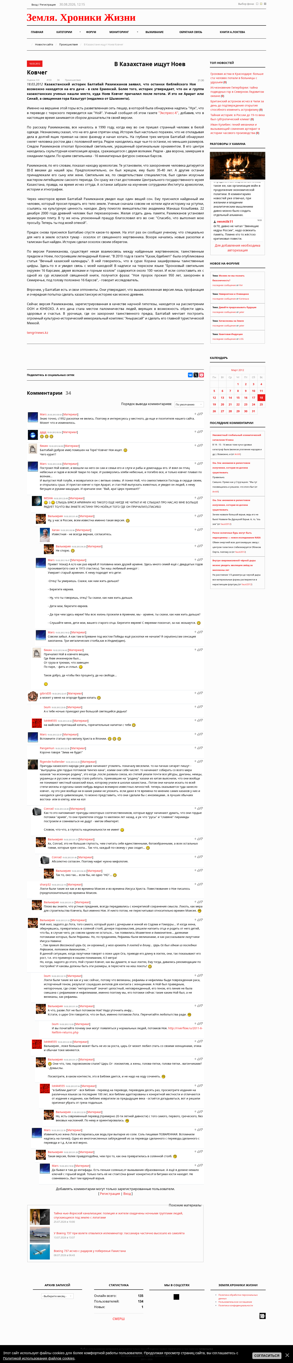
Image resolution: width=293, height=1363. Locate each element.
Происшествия (68, 44)
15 (238, 397)
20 (222, 404)
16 (245, 397)
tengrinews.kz (37, 332)
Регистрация (110, 1193)
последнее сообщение (224, 285)
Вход (127, 1193)
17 (253, 397)
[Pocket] (201, 375)
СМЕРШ (119, 1319)
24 (253, 404)
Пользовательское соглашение (235, 1301)
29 (238, 411)
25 (261, 404)
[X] (196, 375)
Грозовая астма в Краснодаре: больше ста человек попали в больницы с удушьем (237, 78)
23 (245, 404)
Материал (70, 414)
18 (261, 397)
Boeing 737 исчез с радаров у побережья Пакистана (90, 1251)
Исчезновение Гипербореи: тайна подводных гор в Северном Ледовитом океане (237, 92)
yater (241, 312)
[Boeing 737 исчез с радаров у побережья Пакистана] (40, 1259)
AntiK (237, 454)
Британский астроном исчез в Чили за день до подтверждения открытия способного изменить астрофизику (237, 105)
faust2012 (226, 524)
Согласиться (266, 1355)
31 (253, 411)
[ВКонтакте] (190, 375)
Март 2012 (237, 370)
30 (245, 411)
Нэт (241, 285)
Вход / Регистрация (43, 4)
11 (261, 391)
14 (230, 397)
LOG (241, 339)
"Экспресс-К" (168, 113)
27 (222, 411)
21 (230, 404)
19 (214, 404)
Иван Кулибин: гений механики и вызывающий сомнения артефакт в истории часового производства (235, 129)
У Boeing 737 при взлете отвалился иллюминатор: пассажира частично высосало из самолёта (119, 1233)
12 (214, 397)
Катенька (244, 298)
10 (253, 391)
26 (214, 411)
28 (230, 411)
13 (222, 397)
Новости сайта (44, 44)
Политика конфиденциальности (235, 1305)
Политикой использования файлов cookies (39, 1358)
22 (238, 404)
